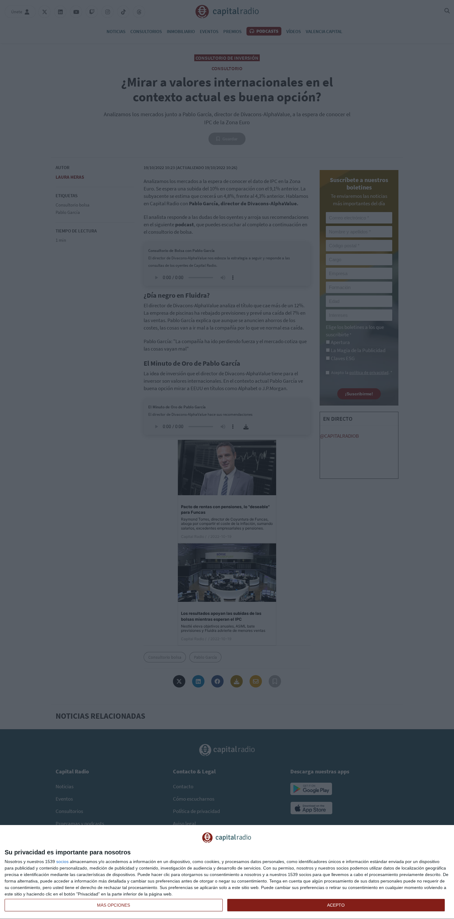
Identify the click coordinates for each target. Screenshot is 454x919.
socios (62, 861)
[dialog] (227, 872)
